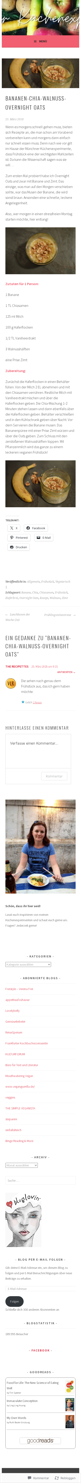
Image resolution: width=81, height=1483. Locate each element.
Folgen (14, 1301)
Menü (43, 41)
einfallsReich (13, 1130)
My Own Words (16, 1418)
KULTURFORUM (15, 1054)
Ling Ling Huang (17, 1405)
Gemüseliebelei (15, 1021)
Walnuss (55, 598)
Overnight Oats (28, 598)
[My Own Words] (69, 1427)
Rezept (44, 598)
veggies (10, 1097)
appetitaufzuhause (17, 1000)
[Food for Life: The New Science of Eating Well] (69, 1392)
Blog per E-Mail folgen (40, 1259)
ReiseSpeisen (13, 1032)
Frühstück (47, 581)
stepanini (11, 1119)
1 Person (37, 702)
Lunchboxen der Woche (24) (17, 617)
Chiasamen (46, 592)
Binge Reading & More (19, 1141)
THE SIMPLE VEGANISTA (20, 1108)
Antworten (64, 672)
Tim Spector (15, 1392)
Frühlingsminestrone (58, 615)
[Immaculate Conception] (69, 1410)
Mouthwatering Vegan (19, 1076)
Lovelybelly (12, 1011)
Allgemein (33, 581)
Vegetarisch (62, 581)
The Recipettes (17, 666)
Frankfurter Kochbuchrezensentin (26, 1043)
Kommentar (54, 776)
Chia (35, 592)
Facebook (41, 1350)
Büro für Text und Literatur (21, 1065)
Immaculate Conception (22, 1401)
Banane (26, 592)
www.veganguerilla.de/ (20, 1086)
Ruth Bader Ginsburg (19, 1422)
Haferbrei (11, 598)
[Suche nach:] (40, 1180)
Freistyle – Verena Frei (19, 989)
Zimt (65, 598)
